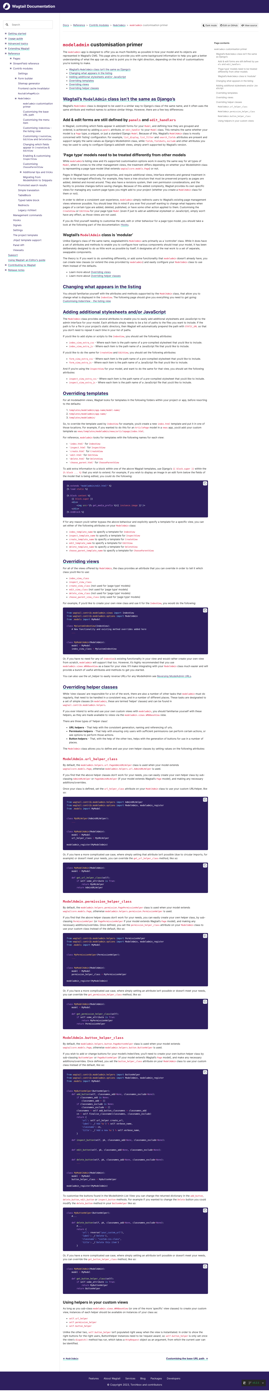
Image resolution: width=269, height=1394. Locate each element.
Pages (16, 58)
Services (130, 1378)
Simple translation (28, 190)
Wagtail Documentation (33, 6)
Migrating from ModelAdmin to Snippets (37, 179)
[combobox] (31, 24)
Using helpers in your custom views (236, 120)
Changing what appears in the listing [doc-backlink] (102, 286)
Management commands (27, 215)
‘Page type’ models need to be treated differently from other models (237, 70)
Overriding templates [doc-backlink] (85, 393)
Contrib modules (23, 68)
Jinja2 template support (27, 240)
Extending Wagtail (18, 48)
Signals (17, 225)
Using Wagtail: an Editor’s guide (26, 260)
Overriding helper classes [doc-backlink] (90, 687)
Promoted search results (32, 185)
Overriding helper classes (84, 88)
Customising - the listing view (37, 129)
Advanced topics (18, 43)
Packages (156, 1378)
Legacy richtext (27, 210)
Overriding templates (81, 80)
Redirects (23, 205)
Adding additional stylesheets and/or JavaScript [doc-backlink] (114, 312)
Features (94, 1378)
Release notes (16, 270)
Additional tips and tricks (38, 172)
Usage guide (15, 38)
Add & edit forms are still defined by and (238, 62)
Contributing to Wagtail (22, 265)
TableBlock (24, 195)
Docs (66, 25)
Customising (33, 165)
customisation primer (38, 105)
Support (13, 255)
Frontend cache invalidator (34, 88)
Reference (14, 53)
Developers (173, 1378)
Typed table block (28, 200)
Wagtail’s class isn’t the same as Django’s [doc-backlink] (119, 99)
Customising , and (37, 138)
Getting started (17, 33)
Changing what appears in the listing (90, 73)
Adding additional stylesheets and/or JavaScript (97, 76)
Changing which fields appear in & (36, 147)
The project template (25, 235)
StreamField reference (26, 63)
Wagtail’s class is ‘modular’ (237, 76)
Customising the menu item (36, 121)
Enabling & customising (36, 157)
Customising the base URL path (36, 113)
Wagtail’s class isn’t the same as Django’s (99, 69)
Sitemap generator (29, 83)
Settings (23, 73)
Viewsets (18, 250)
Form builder (25, 78)
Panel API (18, 245)
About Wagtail (112, 1378)
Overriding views (79, 84)
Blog (143, 1378)
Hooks (17, 220)
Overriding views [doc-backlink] (81, 561)
